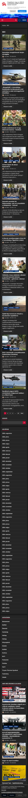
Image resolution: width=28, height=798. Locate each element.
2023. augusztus (7, 559)
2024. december (6, 503)
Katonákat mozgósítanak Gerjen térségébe (14, 42)
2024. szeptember (7, 513)
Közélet (10, 48)
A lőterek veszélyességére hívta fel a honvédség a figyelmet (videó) (14, 228)
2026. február (6, 454)
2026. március (6, 451)
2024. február (6, 538)
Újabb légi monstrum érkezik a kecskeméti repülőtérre (14, 304)
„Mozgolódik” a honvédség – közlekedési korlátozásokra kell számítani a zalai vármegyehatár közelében (14, 77)
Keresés (4, 418)
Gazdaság (11, 307)
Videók (4, 677)
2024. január (6, 541)
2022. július (5, 604)
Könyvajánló (6, 642)
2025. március (6, 492)
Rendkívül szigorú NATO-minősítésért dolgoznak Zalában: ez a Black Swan (14, 381)
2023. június (5, 566)
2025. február (6, 496)
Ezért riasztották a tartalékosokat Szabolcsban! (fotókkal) (14, 342)
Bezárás (13, 11)
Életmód (11, 83)
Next (22, 413)
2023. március (6, 576)
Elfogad (4, 795)
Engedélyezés (22, 11)
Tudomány (5, 674)
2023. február (6, 580)
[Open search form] (16, 20)
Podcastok (5, 660)
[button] (2, 20)
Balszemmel (5, 621)
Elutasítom (12, 795)
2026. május (5, 444)
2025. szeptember (7, 472)
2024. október (6, 510)
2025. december (6, 461)
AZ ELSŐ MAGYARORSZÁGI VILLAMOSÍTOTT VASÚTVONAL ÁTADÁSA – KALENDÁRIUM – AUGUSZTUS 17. (12, 735)
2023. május (5, 569)
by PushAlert (4, 12)
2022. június (5, 608)
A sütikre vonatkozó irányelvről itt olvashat (12, 792)
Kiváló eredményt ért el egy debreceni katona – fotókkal (14, 118)
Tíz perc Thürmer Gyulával (10, 670)
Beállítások (20, 795)
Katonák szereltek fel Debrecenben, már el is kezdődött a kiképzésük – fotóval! (14, 191)
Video (24, 20)
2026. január (6, 458)
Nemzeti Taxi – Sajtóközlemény (12, 783)
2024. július (5, 520)
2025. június (5, 482)
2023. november (7, 548)
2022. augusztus (7, 601)
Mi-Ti (3, 656)
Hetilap (4, 635)
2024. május (5, 527)
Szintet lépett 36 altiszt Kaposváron (14, 155)
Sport (10, 123)
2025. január (6, 499)
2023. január (6, 583)
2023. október (6, 552)
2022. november (7, 590)
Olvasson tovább (8, 66)
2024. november (7, 506)
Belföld (5, 48)
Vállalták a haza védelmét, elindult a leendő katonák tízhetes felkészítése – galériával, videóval (14, 265)
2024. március (6, 534)
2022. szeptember (7, 597)
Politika (6, 309)
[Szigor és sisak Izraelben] (14, 751)
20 (18, 413)
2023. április (5, 573)
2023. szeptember (7, 555)
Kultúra (4, 653)
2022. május (5, 611)
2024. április (5, 531)
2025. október (6, 468)
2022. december (6, 587)
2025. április (5, 489)
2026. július (5, 437)
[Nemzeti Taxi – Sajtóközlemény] (14, 773)
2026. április (5, 447)
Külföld (17, 307)
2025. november (7, 465)
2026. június (5, 440)
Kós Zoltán (6, 56)
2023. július (5, 562)
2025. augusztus (7, 475)
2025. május (5, 485)
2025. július (5, 479)
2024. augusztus (7, 517)
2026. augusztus (7, 433)
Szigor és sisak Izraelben (10, 760)
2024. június (5, 524)
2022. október (6, 594)
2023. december (6, 545)
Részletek (3, 790)
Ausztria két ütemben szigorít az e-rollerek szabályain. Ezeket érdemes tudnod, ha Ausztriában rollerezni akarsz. (14, 707)
